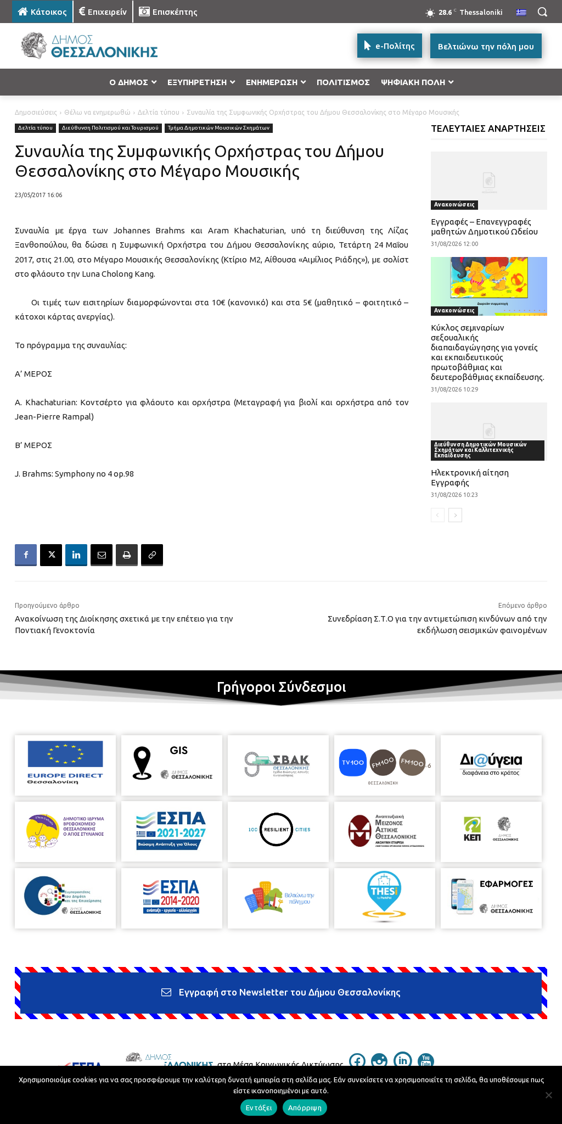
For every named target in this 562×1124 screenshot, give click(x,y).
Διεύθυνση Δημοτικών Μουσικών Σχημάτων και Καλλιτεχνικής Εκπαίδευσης (480, 449)
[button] (542, 11)
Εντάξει (259, 1107)
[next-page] (455, 515)
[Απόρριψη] (548, 1094)
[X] (51, 555)
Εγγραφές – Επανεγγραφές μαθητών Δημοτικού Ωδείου (484, 226)
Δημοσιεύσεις (36, 112)
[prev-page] (438, 515)
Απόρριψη (305, 1107)
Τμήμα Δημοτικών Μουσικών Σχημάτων (218, 128)
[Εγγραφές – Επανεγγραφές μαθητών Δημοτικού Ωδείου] (489, 181)
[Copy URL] (152, 555)
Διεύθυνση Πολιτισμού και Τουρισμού (110, 128)
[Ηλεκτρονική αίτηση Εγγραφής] (489, 431)
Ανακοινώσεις (454, 205)
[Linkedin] (76, 555)
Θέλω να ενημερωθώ (97, 112)
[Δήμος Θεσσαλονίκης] (76, 46)
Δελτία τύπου (158, 112)
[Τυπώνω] (127, 555)
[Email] (102, 555)
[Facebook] (26, 555)
